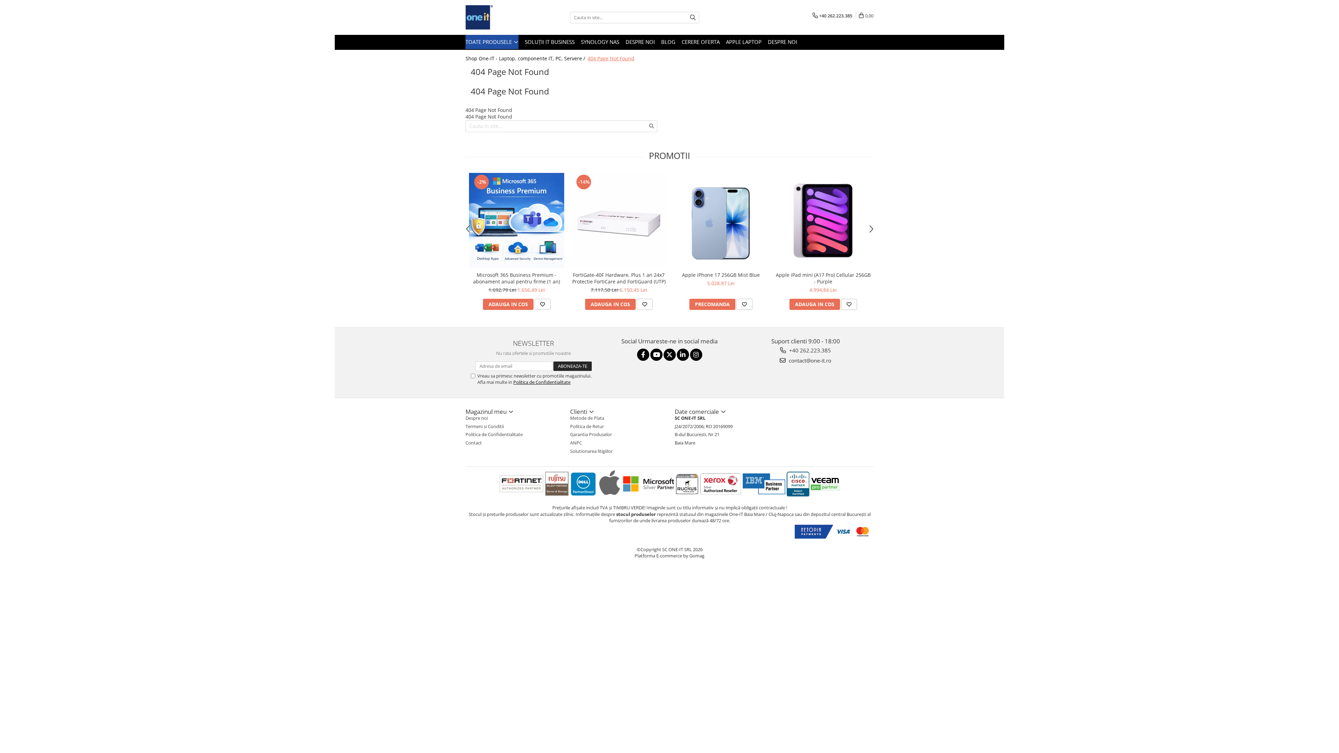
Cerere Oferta (701, 41)
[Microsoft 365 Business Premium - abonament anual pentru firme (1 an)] (516, 220)
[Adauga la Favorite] (543, 304)
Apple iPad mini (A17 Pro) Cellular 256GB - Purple (823, 278)
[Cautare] (693, 17)
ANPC (576, 443)
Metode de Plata (587, 418)
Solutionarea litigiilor (591, 451)
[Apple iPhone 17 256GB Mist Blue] (721, 220)
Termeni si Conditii (485, 426)
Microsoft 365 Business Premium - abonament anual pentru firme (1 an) (516, 278)
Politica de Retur (587, 426)
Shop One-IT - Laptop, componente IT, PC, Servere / (526, 58)
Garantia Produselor (591, 434)
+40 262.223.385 (809, 350)
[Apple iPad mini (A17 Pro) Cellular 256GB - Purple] (823, 220)
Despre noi (640, 41)
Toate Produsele (489, 41)
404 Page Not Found (611, 58)
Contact (474, 443)
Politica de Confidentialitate (541, 382)
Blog (668, 41)
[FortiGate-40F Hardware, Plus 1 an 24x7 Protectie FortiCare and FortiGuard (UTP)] (618, 220)
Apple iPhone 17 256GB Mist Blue (721, 275)
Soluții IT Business (550, 41)
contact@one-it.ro (809, 360)
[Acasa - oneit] (500, 17)
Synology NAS (600, 41)
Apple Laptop (744, 41)
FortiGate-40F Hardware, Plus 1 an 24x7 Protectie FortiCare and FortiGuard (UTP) (619, 278)
